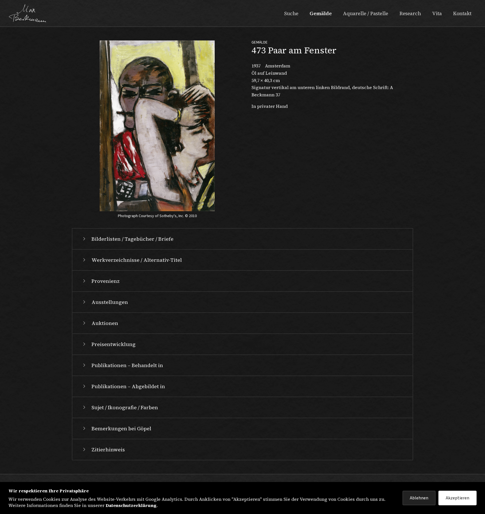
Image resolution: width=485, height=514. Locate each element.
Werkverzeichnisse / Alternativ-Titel (136, 259)
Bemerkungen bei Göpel (121, 428)
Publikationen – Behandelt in (127, 365)
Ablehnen (419, 498)
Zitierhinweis (108, 449)
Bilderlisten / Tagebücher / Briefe (132, 238)
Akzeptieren (457, 498)
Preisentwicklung (113, 344)
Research (410, 13)
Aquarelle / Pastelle (365, 13)
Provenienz (105, 281)
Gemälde (321, 13)
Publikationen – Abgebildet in (128, 386)
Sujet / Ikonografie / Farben (124, 407)
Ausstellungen (109, 302)
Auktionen (104, 323)
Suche (291, 13)
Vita (437, 13)
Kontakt (462, 13)
